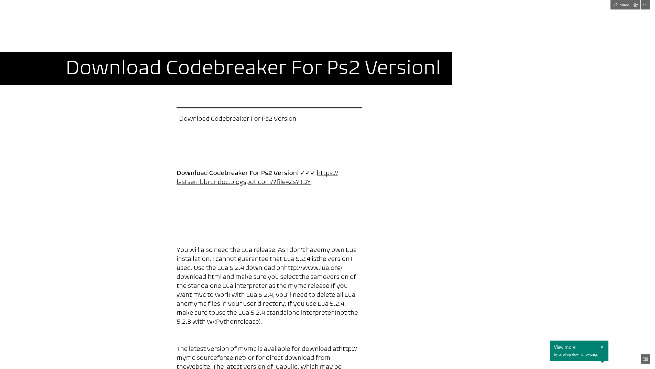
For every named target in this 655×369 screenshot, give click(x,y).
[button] (620, 4)
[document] (327, 184)
